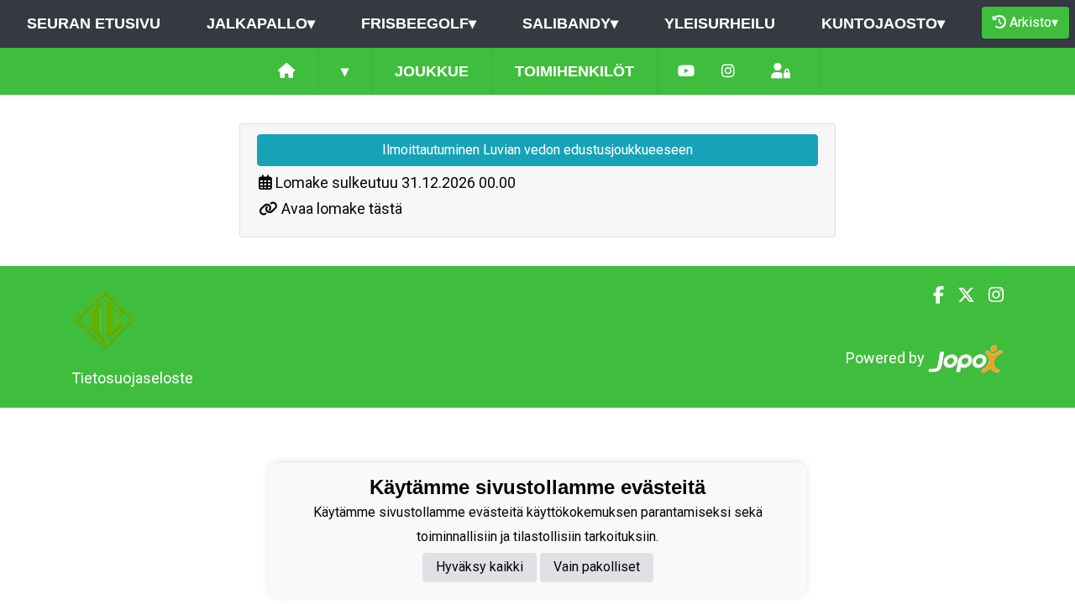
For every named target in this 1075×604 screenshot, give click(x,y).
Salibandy (570, 23)
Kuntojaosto (883, 23)
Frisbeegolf (418, 23)
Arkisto (1033, 22)
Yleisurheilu (719, 23)
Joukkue (432, 71)
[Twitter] (959, 295)
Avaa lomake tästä (341, 208)
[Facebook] (932, 295)
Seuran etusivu (93, 23)
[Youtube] (686, 72)
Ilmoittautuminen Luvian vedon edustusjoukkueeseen (537, 150)
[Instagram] (728, 72)
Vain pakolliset (596, 567)
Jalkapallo (261, 23)
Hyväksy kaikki (479, 567)
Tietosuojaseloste (132, 378)
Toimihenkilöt (574, 71)
